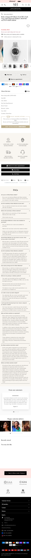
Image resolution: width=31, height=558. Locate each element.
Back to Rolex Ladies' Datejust (17, 473)
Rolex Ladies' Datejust (8, 14)
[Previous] (1, 426)
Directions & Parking (6, 527)
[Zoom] (24, 60)
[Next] (29, 66)
